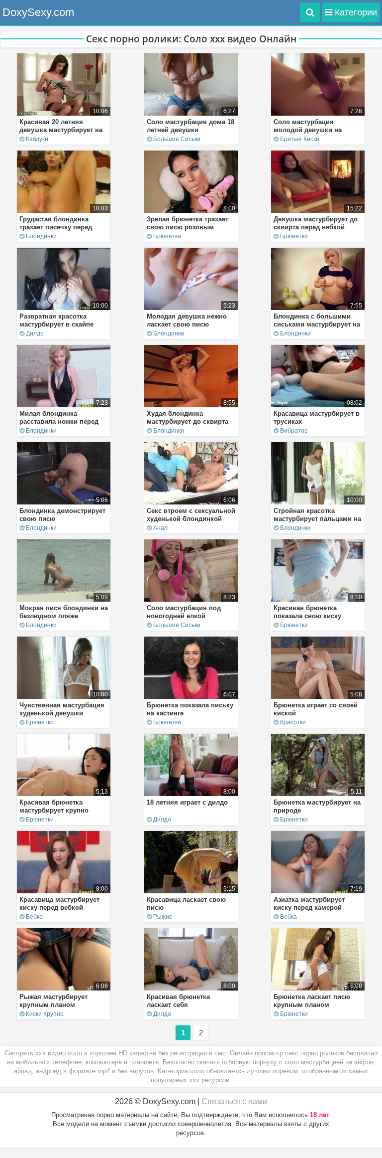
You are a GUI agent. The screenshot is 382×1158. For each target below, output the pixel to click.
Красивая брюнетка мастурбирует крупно (54, 806)
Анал (160, 527)
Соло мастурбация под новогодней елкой (184, 612)
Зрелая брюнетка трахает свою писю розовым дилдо (187, 227)
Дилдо (35, 333)
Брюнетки (167, 236)
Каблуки (37, 139)
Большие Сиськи (176, 139)
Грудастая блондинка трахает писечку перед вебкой (55, 227)
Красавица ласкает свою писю (186, 903)
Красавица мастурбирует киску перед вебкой (59, 903)
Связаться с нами (234, 1101)
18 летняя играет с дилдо (187, 802)
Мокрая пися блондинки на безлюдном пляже (63, 612)
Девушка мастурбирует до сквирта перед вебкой (316, 223)
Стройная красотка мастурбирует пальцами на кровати (317, 518)
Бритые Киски (299, 139)
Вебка (34, 916)
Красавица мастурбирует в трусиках (317, 417)
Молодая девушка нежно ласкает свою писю (187, 320)
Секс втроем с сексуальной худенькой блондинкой (191, 514)
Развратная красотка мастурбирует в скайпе (56, 320)
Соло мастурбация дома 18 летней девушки (190, 126)
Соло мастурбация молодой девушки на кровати (308, 130)
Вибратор (294, 430)
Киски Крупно (45, 1013)
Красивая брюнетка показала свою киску (307, 612)
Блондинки (41, 236)
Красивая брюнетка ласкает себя (178, 1000)
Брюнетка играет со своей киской (316, 709)
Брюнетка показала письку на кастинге (190, 709)
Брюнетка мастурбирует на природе (317, 806)
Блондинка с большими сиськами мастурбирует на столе (317, 324)
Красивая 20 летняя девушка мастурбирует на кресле (60, 130)
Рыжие (163, 916)
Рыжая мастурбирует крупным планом (53, 1000)
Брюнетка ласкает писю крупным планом (312, 1000)
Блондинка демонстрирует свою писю (62, 514)
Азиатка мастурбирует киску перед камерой (309, 903)
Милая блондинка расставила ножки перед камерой (58, 421)
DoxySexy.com (38, 12)
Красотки (293, 722)
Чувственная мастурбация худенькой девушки (61, 709)
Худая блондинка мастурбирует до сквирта (187, 417)
